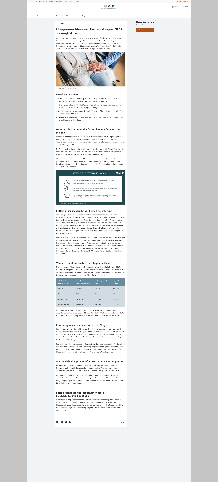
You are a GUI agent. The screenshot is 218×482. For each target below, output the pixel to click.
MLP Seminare (124, 12)
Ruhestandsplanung (110, 12)
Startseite (31, 16)
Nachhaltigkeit (68, 1)
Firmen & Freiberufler (55, 1)
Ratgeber (78, 12)
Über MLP (155, 12)
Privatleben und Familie (51, 16)
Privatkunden (43, 1)
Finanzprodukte (66, 12)
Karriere (77, 1)
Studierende (33, 1)
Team (133, 12)
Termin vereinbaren (145, 30)
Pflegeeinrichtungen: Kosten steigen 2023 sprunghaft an (76, 16)
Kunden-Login (183, 1)
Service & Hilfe (143, 12)
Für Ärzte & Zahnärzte (92, 12)
